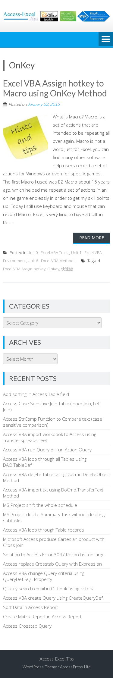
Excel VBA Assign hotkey (24, 269)
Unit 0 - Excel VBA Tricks (48, 252)
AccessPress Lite (75, 666)
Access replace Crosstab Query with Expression (52, 564)
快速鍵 (67, 269)
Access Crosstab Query (27, 626)
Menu (106, 39)
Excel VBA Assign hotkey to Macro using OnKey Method (55, 88)
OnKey (53, 269)
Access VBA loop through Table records (43, 530)
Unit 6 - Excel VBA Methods (51, 260)
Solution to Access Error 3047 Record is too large (54, 554)
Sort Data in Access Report (30, 607)
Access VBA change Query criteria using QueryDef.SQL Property (43, 576)
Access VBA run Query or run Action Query (47, 450)
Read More (91, 237)
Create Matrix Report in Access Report (42, 617)
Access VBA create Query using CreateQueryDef (53, 598)
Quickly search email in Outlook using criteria (49, 588)
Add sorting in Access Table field (36, 394)
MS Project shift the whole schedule (40, 505)
